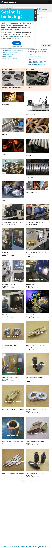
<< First (11, 481)
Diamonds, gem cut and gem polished (13, 50)
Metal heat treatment (8, 54)
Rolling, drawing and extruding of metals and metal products (37, 61)
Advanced (44, 9)
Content (35, 15)
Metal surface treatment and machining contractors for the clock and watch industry (39, 53)
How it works (16, 546)
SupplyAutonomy (7, 25)
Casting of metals (7, 48)
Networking (24, 546)
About (9, 546)
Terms (30, 546)
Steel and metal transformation (37, 64)
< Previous (18, 481)
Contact (44, 546)
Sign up (17, 43)
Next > (35, 481)
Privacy (35, 546)
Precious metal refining (35, 56)
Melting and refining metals (10, 52)
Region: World (46, 45)
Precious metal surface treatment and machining (38, 58)
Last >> (40, 481)
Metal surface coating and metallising (38, 49)
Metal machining (7, 56)
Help (40, 546)
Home (4, 546)
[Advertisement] (41, 492)
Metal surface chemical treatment (37, 47)
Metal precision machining (10, 58)
